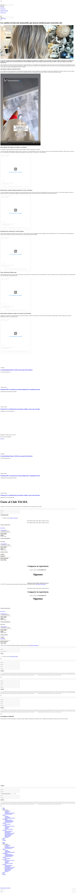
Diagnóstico (29, 583)
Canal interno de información (41, 584)
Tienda (40, 583)
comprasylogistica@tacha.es (5, 557)
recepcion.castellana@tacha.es (5, 532)
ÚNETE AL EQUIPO (9, 829)
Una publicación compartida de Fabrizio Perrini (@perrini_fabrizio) (15, 268)
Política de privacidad (15, 584)
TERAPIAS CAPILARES (9, 813)
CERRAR (2, 785)
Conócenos (5, 825)
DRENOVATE (7, 832)
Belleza (4, 815)
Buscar (1, 4)
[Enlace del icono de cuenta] (1, 16)
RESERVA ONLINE (4, 10)
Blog (44, 583)
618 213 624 (2, 541)
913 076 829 (2, 638)
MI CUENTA (2, 8)
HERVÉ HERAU (8, 835)
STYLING (7, 812)
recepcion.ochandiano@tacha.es (6, 545)
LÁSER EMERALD (8, 831)
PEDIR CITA (2, 438)
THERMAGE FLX (8, 820)
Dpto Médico (5, 819)
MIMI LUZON (7, 836)
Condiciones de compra (31, 584)
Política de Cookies (22, 584)
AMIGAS (6, 828)
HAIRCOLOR (7, 811)
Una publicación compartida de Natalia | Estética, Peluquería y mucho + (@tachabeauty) (16, 186)
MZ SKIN (7, 837)
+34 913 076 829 (3, 543)
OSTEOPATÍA (7, 824)
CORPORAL (7, 817)
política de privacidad (14, 656)
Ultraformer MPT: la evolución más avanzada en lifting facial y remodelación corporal (20, 389)
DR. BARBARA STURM (9, 833)
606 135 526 (2, 527)
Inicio (4, 842)
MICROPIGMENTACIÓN (10, 818)
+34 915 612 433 (3, 530)
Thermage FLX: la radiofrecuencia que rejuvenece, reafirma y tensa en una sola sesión (20, 409)
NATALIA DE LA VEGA (9, 826)
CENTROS (7, 827)
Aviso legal (9, 584)
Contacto (47, 583)
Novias (4, 838)
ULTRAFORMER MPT (9, 821)
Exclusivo (4, 830)
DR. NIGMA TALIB (8, 834)
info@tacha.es (2, 555)
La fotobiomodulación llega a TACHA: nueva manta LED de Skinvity (16, 369)
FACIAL (6, 816)
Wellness (4, 823)
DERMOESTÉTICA (8, 822)
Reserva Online (36, 583)
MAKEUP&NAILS (8, 814)
